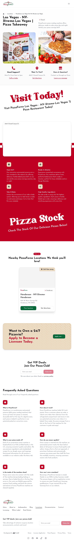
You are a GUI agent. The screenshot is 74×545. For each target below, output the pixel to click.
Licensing (6, 510)
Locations (39, 507)
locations (10, 14)
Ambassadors (22, 507)
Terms (69, 533)
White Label (16, 510)
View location (28, 308)
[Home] (3, 14)
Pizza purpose (51, 533)
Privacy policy (62, 533)
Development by (11, 533)
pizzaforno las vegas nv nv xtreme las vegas (29, 14)
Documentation (50, 507)
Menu (5, 507)
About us (12, 507)
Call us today (13, 78)
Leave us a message (60, 78)
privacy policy (48, 376)
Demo (29, 533)
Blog (31, 507)
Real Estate (27, 510)
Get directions (37, 78)
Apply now (58, 336)
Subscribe (48, 372)
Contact (61, 507)
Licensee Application (39, 533)
